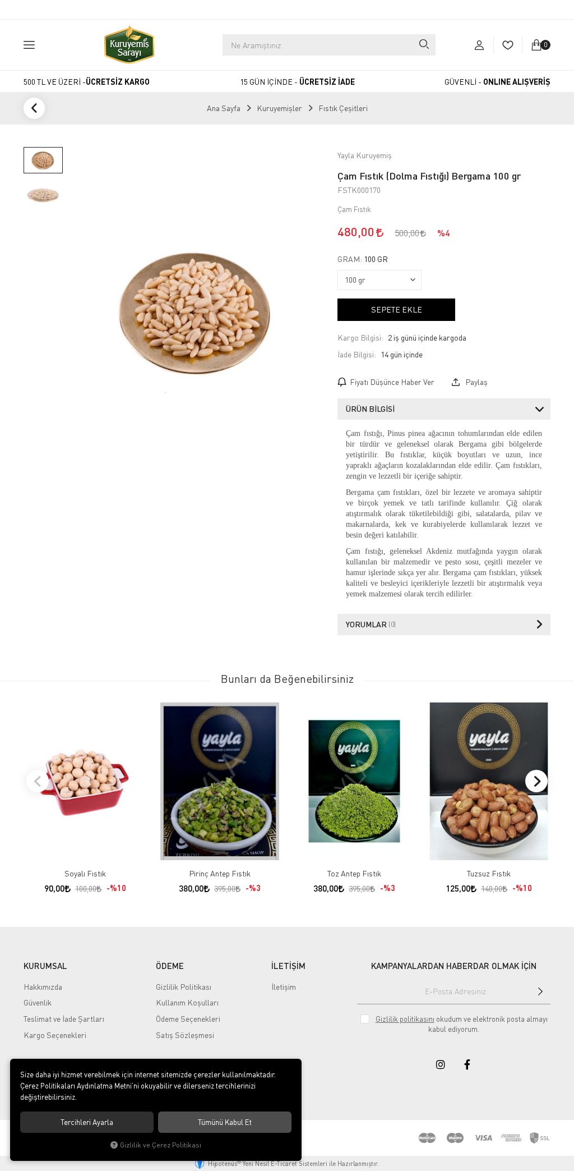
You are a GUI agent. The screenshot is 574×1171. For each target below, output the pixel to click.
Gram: (362, 259)
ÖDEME (170, 966)
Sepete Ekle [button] (396, 309)
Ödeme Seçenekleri (188, 1018)
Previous (37, 781)
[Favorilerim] (507, 44)
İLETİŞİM (288, 966)
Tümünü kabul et (225, 1122)
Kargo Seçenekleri (55, 1035)
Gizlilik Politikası (183, 986)
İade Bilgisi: (356, 354)
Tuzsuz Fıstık (489, 873)
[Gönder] (540, 991)
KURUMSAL (45, 966)
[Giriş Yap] (479, 44)
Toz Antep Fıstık (354, 873)
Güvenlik (38, 1002)
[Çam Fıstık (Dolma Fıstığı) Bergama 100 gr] (197, 311)
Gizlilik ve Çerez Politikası (160, 1145)
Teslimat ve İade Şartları (64, 1018)
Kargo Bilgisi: (360, 337)
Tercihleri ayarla (87, 1122)
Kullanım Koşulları (187, 1002)
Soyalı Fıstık (85, 873)
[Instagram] (440, 1064)
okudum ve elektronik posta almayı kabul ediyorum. (462, 1024)
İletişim (283, 986)
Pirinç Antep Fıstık (220, 873)
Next (536, 781)
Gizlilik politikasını (405, 1018)
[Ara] (423, 45)
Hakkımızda (43, 986)
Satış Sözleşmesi (185, 1035)
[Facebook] (467, 1064)
